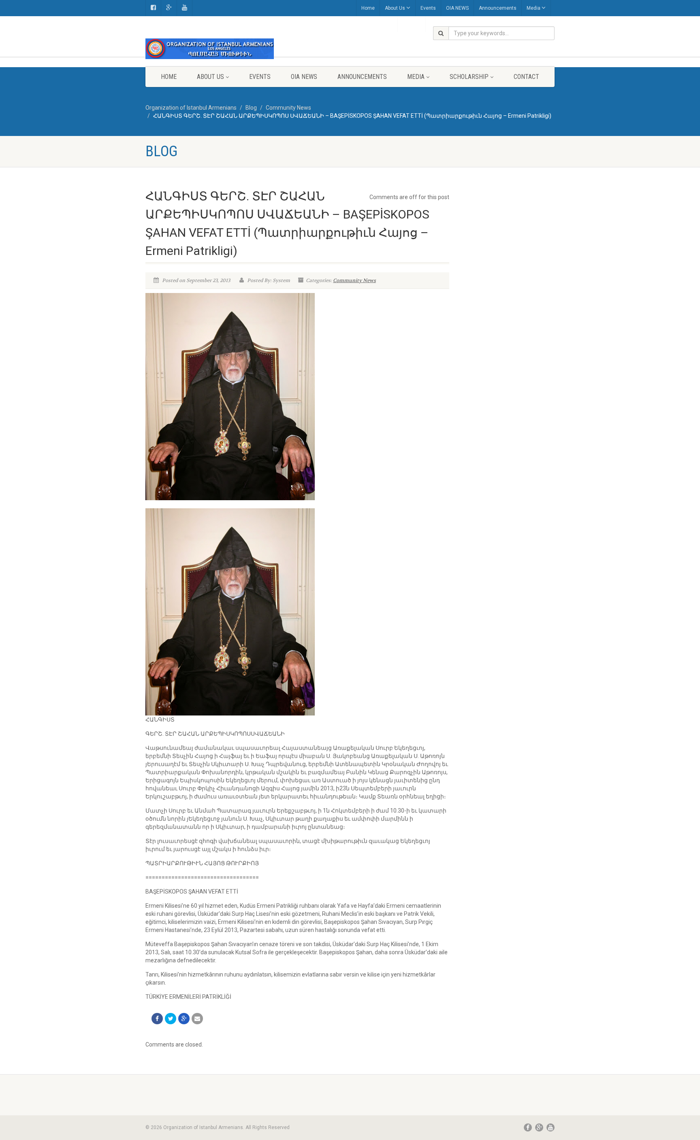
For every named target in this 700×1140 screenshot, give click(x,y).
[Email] (197, 1018)
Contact (526, 77)
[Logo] (209, 48)
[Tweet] (170, 1018)
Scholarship (469, 77)
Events (428, 8)
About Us (395, 8)
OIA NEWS (457, 8)
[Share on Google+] (184, 1018)
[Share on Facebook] (157, 1018)
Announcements (497, 8)
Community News (354, 280)
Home (368, 8)
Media (533, 8)
